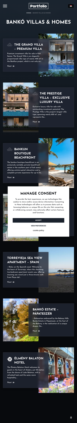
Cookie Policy (38, 230)
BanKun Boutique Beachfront (25, 153)
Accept (38, 220)
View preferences (38, 226)
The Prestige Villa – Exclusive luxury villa (55, 98)
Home (28, 13)
